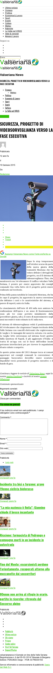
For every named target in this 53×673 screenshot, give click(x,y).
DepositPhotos (11, 650)
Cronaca (8, 10)
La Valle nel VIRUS (13, 31)
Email (3, 443)
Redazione (5, 174)
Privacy (8, 640)
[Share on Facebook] (29, 225)
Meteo (8, 26)
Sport (7, 18)
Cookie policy (10, 643)
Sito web (4, 448)
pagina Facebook (14, 376)
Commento (5, 417)
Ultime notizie (11, 8)
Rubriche (9, 28)
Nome (3, 439)
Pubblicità (9, 631)
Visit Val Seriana (11, 647)
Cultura (8, 23)
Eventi (8, 21)
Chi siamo (9, 637)
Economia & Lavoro (13, 15)
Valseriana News (37, 373)
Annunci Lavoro (12, 36)
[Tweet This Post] (29, 228)
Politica (8, 13)
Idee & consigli (12, 34)
